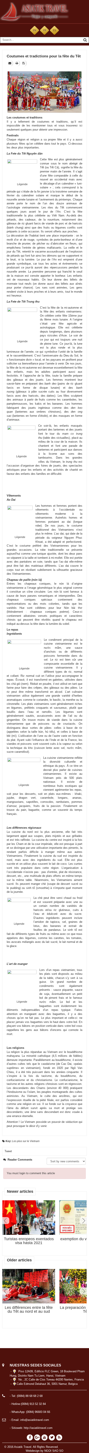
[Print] (17, 63)
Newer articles (20, 1191)
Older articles (19, 1260)
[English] (34, 30)
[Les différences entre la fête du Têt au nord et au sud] (28, 1286)
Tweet (8, 1151)
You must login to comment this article (31, 1173)
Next (83, 1220)
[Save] (23, 63)
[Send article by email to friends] (10, 63)
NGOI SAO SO (53, 1450)
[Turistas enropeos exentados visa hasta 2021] (28, 1217)
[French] (44, 30)
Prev (5, 1220)
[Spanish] (54, 30)
